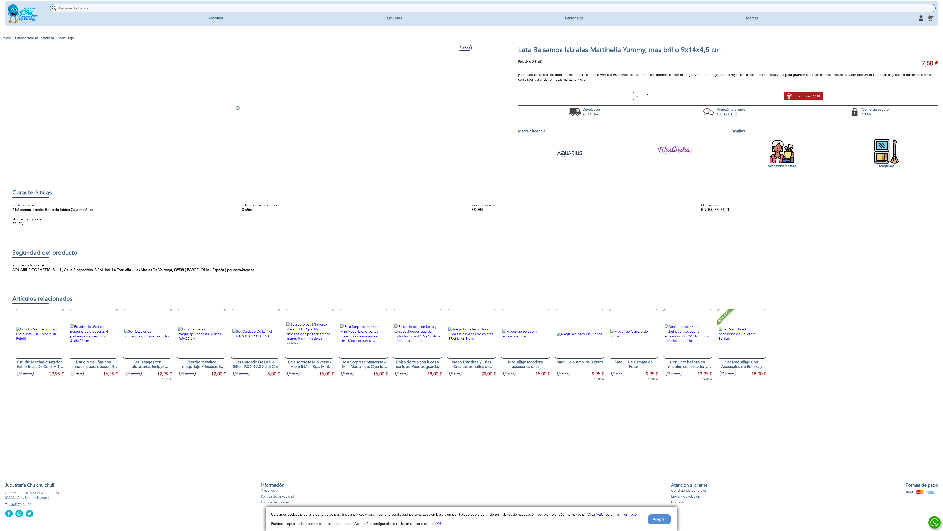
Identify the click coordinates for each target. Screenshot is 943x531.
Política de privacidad (277, 496)
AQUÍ (439, 523)
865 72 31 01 (21, 504)
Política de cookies (275, 502)
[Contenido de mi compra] (931, 18)
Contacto (678, 502)
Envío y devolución (685, 496)
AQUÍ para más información (617, 514)
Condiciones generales (689, 490)
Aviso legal (269, 490)
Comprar (808, 96)
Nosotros (215, 18)
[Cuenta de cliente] (921, 18)
